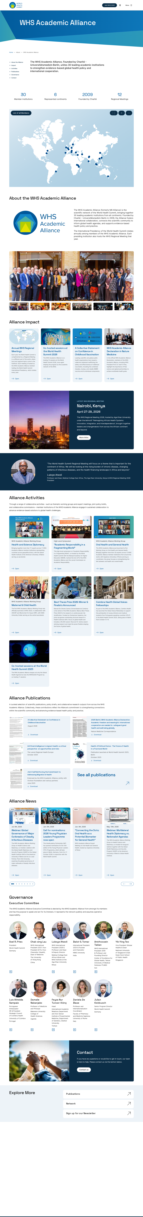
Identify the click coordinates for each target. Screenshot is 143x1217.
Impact (13, 65)
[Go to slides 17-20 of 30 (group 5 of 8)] (24, 884)
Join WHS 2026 (109, 5)
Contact (13, 78)
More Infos (83, 437)
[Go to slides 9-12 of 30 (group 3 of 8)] (19, 884)
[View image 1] (19, 306)
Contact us (84, 1070)
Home (11, 52)
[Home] (15, 5)
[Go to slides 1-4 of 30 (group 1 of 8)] (12, 884)
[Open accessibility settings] (120, 5)
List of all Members (21, 113)
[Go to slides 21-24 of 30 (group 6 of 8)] (27, 884)
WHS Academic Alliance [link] (30, 52)
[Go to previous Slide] (12, 276)
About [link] (18, 52)
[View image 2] (40, 306)
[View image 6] (124, 306)
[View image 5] (103, 306)
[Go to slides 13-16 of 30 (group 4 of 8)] (22, 884)
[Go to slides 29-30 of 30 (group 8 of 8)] (33, 884)
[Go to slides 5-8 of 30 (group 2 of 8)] (16, 884)
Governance (15, 74)
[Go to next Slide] (131, 276)
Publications (15, 71)
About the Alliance (17, 62)
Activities (14, 68)
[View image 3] (61, 306)
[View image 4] (82, 306)
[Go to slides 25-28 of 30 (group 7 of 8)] (30, 884)
